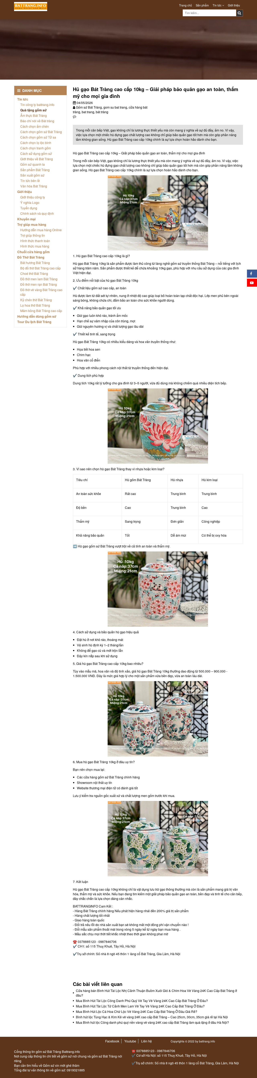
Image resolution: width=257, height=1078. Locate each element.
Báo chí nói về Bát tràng (37, 121)
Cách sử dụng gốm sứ (36, 153)
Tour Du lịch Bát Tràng (34, 321)
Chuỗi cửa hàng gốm (33, 251)
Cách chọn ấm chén (34, 126)
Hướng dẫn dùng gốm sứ (36, 316)
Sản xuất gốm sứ (32, 175)
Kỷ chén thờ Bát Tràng (36, 300)
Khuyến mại (26, 219)
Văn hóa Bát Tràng (33, 186)
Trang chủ (185, 5)
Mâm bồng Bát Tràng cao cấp (41, 310)
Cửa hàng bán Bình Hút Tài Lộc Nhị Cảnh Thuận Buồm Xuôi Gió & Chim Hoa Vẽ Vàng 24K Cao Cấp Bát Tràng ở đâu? (156, 993)
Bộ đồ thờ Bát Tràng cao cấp (40, 268)
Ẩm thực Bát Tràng (33, 115)
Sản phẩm (202, 5)
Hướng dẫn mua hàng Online (41, 230)
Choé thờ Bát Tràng (34, 273)
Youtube (130, 1041)
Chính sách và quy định (37, 213)
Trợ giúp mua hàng (31, 224)
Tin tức (217, 5)
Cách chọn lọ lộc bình (35, 142)
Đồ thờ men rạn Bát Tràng (38, 284)
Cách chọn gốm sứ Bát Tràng (41, 131)
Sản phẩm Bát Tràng (35, 169)
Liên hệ (146, 1041)
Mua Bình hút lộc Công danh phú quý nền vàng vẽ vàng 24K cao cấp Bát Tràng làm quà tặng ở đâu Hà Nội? (152, 1022)
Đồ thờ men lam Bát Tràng (38, 279)
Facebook (112, 1041)
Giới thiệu (234, 5)
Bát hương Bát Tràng (35, 262)
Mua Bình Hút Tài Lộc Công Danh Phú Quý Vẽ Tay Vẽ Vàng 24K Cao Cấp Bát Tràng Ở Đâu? (142, 1000)
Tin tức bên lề (30, 180)
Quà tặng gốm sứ (33, 110)
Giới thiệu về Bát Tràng (36, 159)
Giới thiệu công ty (32, 197)
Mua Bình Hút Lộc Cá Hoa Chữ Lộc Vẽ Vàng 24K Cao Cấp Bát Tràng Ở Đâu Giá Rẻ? (136, 1011)
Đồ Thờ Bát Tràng (30, 257)
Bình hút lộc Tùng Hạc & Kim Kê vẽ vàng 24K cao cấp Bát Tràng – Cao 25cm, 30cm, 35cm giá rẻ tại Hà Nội (152, 1017)
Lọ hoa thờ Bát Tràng (35, 305)
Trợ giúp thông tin (32, 235)
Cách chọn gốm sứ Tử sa (38, 137)
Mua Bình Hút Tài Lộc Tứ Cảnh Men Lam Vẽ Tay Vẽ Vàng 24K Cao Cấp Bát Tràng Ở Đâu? (140, 1006)
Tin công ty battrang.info (37, 104)
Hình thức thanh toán (35, 240)
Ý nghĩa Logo (29, 202)
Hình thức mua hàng (34, 246)
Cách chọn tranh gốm (35, 148)
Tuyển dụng (28, 208)
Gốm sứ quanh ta (32, 164)
